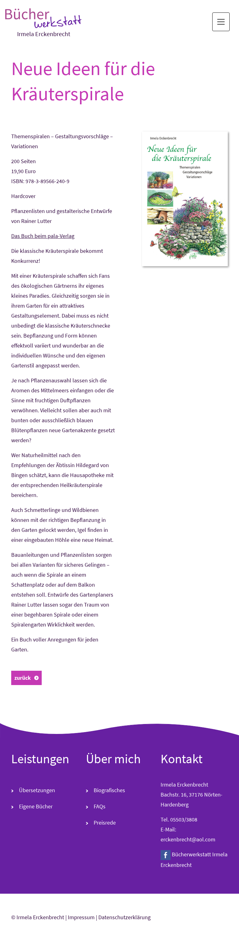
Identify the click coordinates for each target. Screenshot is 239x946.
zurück (22, 677)
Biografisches (109, 790)
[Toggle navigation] (221, 21)
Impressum (81, 917)
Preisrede (105, 822)
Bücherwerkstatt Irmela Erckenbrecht (194, 859)
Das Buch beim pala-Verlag (42, 235)
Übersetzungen (37, 790)
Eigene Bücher (36, 806)
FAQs (99, 806)
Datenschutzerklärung (124, 917)
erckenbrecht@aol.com (188, 839)
